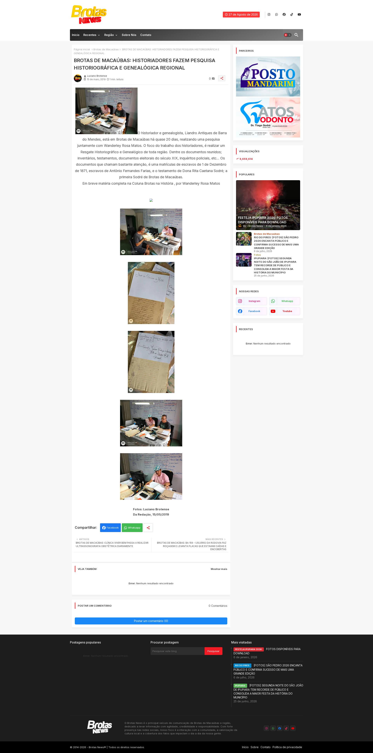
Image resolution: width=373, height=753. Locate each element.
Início (75, 35)
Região (109, 35)
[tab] (75, 36)
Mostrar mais (219, 568)
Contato (145, 35)
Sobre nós (129, 35)
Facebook (113, 527)
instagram (254, 301)
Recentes (89, 35)
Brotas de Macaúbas (106, 49)
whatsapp (287, 301)
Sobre (255, 747)
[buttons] (269, 15)
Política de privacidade (287, 747)
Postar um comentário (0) (151, 621)
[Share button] (148, 527)
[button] (288, 35)
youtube (287, 311)
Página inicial (82, 49)
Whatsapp (134, 527)
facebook (254, 311)
